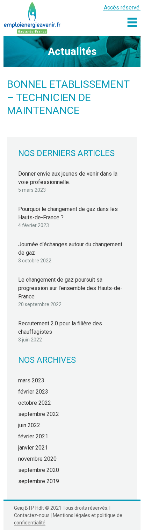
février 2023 (33, 391)
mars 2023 (31, 380)
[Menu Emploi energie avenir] (132, 22)
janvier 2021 (33, 447)
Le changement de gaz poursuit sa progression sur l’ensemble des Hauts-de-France (70, 288)
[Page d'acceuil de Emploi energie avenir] (32, 17)
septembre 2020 (38, 470)
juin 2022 (29, 425)
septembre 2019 (38, 481)
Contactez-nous (32, 515)
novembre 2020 (37, 458)
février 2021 (33, 436)
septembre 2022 (38, 414)
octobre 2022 (34, 403)
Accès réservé (121, 7)
